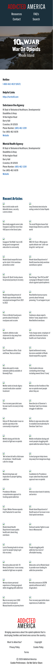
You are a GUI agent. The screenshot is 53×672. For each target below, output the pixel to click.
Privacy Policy (14, 647)
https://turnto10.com (10, 97)
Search (36, 19)
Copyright (38, 642)
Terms (26, 652)
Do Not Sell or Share (34, 663)
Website (6, 136)
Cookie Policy (38, 647)
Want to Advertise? (14, 642)
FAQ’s (36, 14)
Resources (16, 14)
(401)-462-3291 (21, 128)
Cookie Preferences (17, 663)
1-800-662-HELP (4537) (12, 84)
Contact (17, 19)
